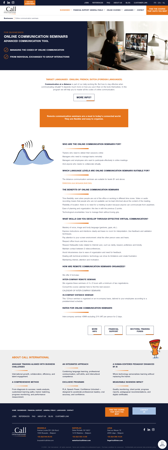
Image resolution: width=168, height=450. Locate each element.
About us (118, 3)
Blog (128, 3)
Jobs (86, 3)
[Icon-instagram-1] (13, 2)
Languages (128, 10)
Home (14, 410)
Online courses (114, 10)
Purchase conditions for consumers (113, 447)
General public (96, 10)
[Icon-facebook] (4, 2)
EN (159, 3)
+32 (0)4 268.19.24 (114, 437)
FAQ (108, 3)
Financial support (81, 10)
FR (155, 3)
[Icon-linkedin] (8, 2)
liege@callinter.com (115, 440)
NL (164, 3)
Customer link (140, 3)
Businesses (65, 10)
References (97, 3)
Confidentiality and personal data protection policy (140, 447)
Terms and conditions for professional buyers (86, 447)
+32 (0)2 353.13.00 (79, 437)
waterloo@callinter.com (81, 440)
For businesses (14, 32)
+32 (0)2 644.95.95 (44, 437)
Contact (140, 10)
